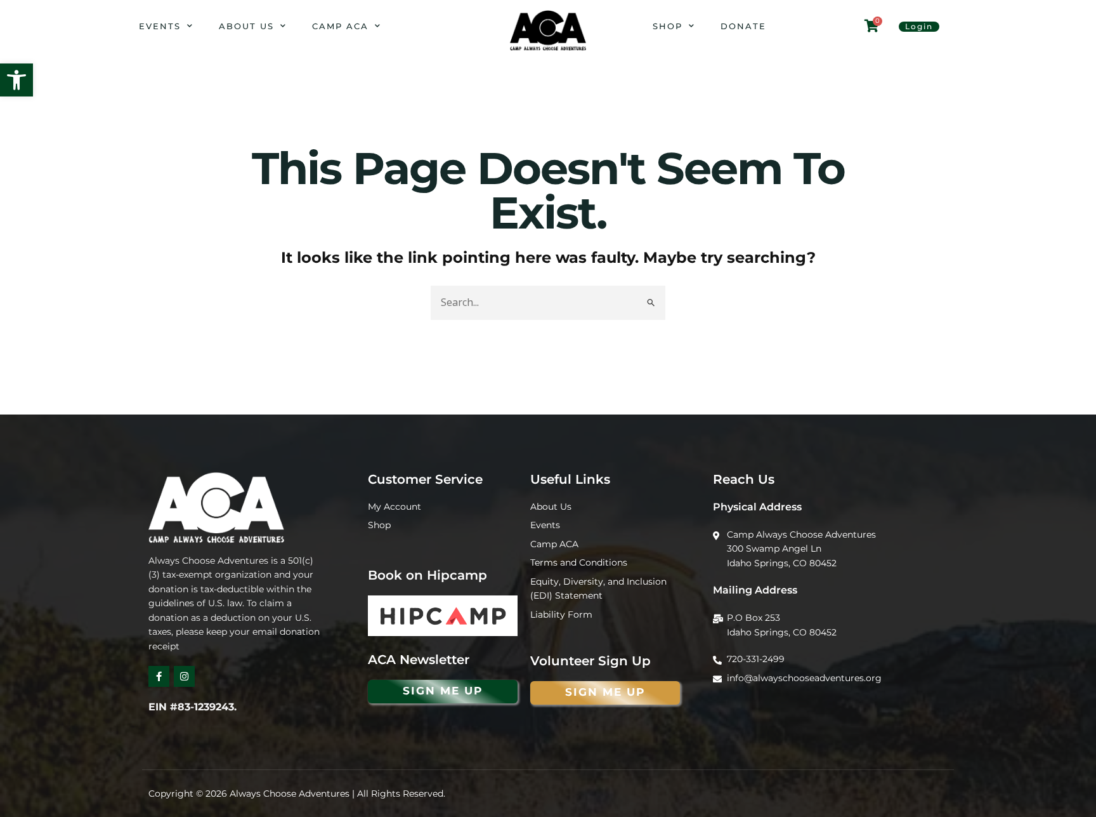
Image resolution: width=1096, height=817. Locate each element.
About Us (246, 26)
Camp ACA (340, 26)
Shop (667, 26)
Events (160, 26)
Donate (743, 26)
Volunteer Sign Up (590, 660)
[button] (16, 79)
